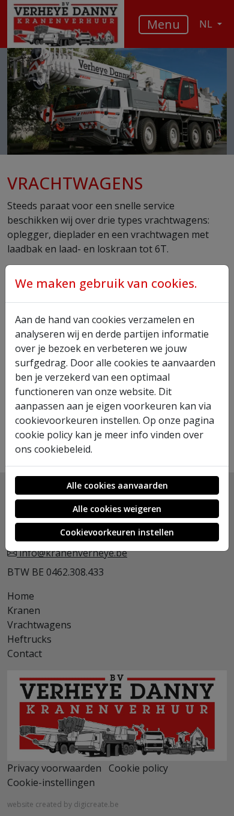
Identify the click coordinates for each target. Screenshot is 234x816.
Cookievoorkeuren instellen (117, 532)
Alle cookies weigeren (117, 508)
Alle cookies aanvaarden (117, 485)
